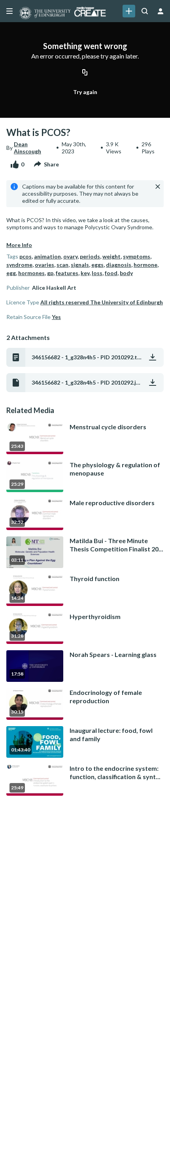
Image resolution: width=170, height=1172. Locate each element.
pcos (25, 256)
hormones (31, 273)
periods (90, 256)
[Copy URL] (85, 73)
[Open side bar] (9, 11)
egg (11, 273)
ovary (70, 256)
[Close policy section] (158, 187)
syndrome (19, 264)
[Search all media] (144, 11)
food (111, 273)
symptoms (136, 256)
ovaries (44, 264)
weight (111, 256)
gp (50, 273)
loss (97, 273)
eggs (97, 264)
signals (80, 264)
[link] (129, 11)
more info (19, 245)
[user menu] (160, 11)
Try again (85, 92)
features (67, 273)
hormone (145, 264)
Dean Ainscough (27, 148)
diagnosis (118, 264)
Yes (56, 316)
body (126, 273)
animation (47, 256)
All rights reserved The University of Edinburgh (101, 302)
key (85, 273)
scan (62, 264)
